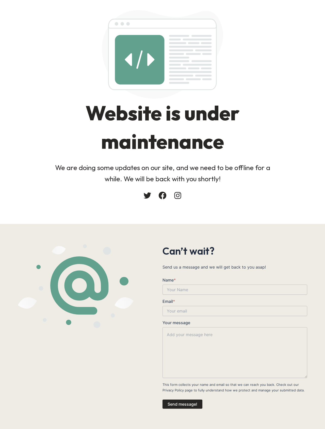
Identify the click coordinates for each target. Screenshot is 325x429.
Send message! (182, 404)
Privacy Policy (173, 390)
